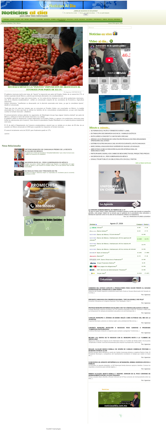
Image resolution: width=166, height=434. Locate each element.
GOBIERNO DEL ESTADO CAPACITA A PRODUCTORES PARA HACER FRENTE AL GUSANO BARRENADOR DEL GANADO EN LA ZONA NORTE (119, 288)
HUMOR (53, 19)
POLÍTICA (32, 19)
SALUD (76, 19)
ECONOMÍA (39, 19)
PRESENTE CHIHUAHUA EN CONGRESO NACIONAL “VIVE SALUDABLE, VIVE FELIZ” (116, 299)
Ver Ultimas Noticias (143, 163)
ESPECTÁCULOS (61, 19)
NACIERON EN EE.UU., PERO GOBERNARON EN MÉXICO (46, 162)
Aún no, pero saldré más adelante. (87, 13)
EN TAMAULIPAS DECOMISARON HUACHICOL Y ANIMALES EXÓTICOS (113, 133)
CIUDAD (12, 19)
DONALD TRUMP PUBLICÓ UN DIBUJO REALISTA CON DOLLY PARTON (113, 159)
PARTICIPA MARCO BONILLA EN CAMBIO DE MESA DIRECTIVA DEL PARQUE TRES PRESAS (120, 153)
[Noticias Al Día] (25, 17)
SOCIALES (82, 19)
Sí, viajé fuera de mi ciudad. (70, 13)
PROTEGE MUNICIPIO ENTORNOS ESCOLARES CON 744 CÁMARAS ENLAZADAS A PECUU (118, 308)
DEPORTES (47, 19)
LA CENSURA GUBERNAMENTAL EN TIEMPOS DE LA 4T (107, 210)
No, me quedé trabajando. (104, 13)
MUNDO (27, 19)
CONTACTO (62, 20)
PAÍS (22, 19)
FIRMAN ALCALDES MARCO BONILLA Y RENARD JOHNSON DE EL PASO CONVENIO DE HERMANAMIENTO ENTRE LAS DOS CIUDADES (119, 374)
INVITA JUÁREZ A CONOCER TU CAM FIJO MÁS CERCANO (109, 136)
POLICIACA (70, 19)
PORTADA (6, 19)
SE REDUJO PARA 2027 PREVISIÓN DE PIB (41, 171)
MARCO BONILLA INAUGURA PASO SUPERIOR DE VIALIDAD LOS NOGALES (115, 146)
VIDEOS (105, 19)
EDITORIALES (98, 19)
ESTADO (17, 19)
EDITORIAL (117, 19)
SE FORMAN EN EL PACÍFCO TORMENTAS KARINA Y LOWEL (110, 131)
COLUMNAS (89, 19)
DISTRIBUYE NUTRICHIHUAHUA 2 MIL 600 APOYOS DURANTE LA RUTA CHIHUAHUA (118, 143)
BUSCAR (110, 19)
